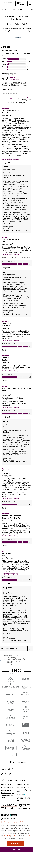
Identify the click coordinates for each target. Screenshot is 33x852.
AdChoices (20, 794)
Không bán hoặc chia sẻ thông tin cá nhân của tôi (23, 799)
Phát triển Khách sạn (23, 787)
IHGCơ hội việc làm (23, 784)
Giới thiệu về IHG (6, 784)
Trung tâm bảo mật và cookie (8, 796)
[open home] (1, 660)
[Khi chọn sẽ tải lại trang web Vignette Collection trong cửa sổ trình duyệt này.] (26, 686)
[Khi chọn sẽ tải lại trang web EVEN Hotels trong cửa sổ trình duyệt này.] (10, 725)
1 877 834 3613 (24, 808)
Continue (15, 843)
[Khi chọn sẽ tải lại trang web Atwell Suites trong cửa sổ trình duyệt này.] (26, 740)
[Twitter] (6, 774)
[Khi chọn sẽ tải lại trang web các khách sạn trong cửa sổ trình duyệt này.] (26, 679)
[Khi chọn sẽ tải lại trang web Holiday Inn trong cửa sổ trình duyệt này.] (10, 732)
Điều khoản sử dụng (7, 793)
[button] (30, 3)
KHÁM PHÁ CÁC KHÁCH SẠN (24, 790)
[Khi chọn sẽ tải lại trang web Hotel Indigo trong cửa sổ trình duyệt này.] (26, 694)
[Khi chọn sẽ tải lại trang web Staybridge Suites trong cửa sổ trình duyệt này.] (10, 748)
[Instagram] (10, 774)
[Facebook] (2, 774)
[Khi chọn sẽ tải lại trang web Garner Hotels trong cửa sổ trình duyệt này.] (26, 732)
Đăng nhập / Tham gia (22, 3)
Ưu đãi (4, 10)
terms (18, 832)
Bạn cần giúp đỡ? (6, 790)
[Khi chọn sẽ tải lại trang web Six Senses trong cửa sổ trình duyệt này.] (10, 679)
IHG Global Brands (7, 787)
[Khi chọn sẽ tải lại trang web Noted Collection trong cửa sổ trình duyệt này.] (10, 702)
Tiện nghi (21, 10)
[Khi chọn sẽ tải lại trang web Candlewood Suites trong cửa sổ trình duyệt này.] (16, 755)
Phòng (12, 10)
